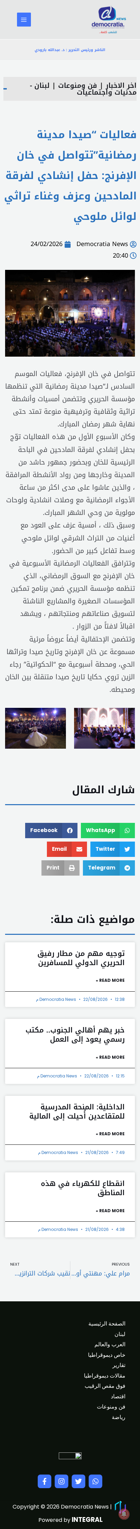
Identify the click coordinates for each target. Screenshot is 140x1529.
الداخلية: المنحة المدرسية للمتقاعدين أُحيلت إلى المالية (77, 1111)
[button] (108, 830)
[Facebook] (44, 1481)
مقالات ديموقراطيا (104, 1376)
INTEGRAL (87, 1519)
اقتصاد (118, 1396)
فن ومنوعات (77, 85)
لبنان (120, 1334)
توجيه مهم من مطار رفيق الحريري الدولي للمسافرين (81, 958)
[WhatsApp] (95, 1481)
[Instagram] (61, 1481)
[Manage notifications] (124, 1514)
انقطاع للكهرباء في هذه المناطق (83, 1188)
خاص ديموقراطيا (106, 1355)
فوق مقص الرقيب (105, 1386)
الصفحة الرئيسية (106, 1324)
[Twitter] (78, 1481)
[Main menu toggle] (24, 20)
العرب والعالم (109, 1344)
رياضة (118, 1417)
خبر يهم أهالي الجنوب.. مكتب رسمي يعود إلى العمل (75, 1034)
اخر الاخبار (121, 85)
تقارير (118, 1365)
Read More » (110, 980)
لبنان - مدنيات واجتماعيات (83, 89)
